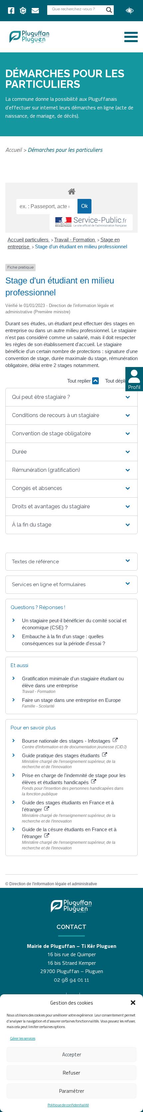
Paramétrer (71, 1091)
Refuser (71, 1073)
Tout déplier (118, 381)
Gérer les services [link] (22, 1038)
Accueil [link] (13, 149)
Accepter (71, 1054)
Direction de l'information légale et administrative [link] (53, 884)
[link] (11, 10)
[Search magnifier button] (109, 10)
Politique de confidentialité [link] (68, 1105)
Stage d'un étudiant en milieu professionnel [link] (81, 246)
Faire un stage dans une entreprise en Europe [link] (71, 700)
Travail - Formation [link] (75, 239)
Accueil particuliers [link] (29, 239)
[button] (133, 1002)
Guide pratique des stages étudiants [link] (61, 755)
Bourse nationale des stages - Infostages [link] (67, 741)
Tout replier (79, 381)
